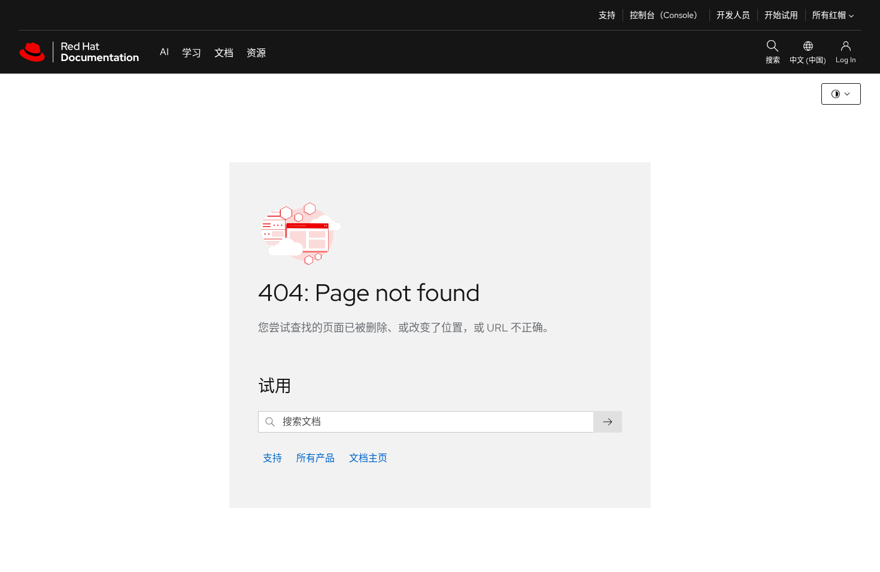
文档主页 (368, 458)
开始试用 (781, 15)
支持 (607, 15)
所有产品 (315, 458)
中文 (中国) (808, 60)
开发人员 (733, 15)
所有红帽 (829, 15)
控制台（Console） (666, 15)
